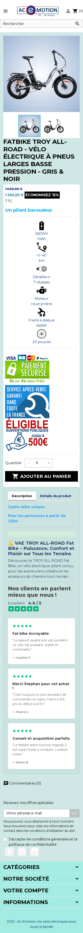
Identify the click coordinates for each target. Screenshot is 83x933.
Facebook (9, 851)
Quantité (13, 463)
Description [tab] (22, 496)
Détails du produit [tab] (55, 496)
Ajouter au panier (41, 476)
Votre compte (25, 890)
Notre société (26, 879)
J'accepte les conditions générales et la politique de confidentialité (43, 842)
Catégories (21, 867)
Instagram (34, 851)
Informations (25, 902)
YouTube (21, 851)
